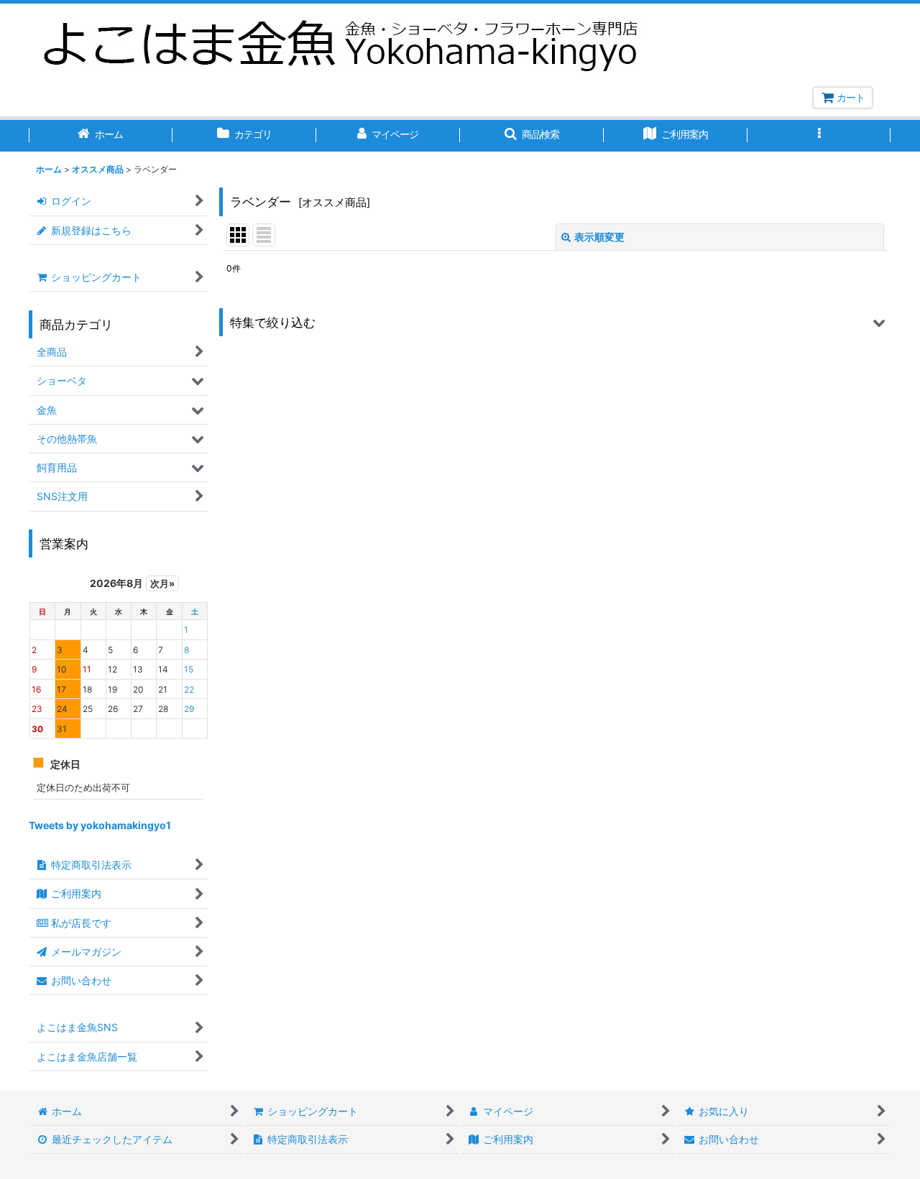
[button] (532, 136)
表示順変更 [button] (599, 237)
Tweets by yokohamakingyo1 (100, 825)
